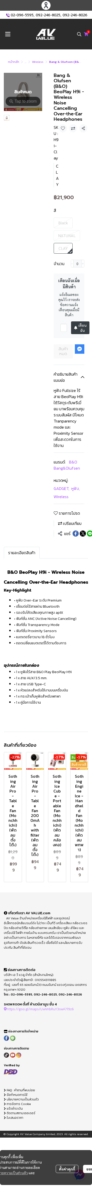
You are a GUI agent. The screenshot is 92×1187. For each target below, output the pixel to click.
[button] (79, 34)
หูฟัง (75, 488)
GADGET (61, 488)
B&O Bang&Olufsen (67, 465)
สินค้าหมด (63, 351)
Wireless (37, 62)
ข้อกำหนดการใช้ (16, 1095)
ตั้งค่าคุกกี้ (67, 1169)
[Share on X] (83, 533)
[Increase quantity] (83, 263)
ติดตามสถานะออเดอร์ (20, 1113)
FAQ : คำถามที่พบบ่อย (21, 1090)
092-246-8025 (48, 15)
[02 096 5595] (8, 15)
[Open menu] (8, 34)
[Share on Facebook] (76, 533)
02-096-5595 (22, 15)
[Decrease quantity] (72, 263)
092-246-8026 (75, 15)
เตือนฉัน (82, 328)
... (25, 62)
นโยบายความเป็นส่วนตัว (22, 1099)
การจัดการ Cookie (18, 1104)
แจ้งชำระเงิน (14, 1108)
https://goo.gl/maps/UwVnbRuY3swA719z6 (40, 1009)
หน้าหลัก (13, 62)
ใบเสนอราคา (14, 1117)
